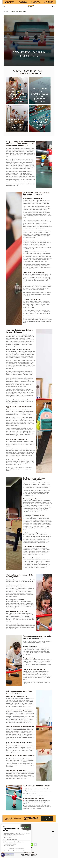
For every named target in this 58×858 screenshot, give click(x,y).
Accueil (6, 11)
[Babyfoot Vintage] (27, 6)
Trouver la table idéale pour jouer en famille (37, 795)
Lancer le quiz (47, 818)
